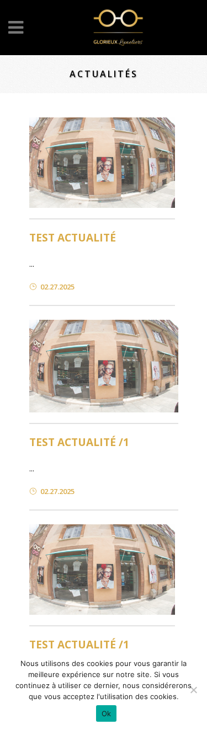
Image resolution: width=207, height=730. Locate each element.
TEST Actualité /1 (79, 442)
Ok (107, 713)
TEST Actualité (72, 237)
